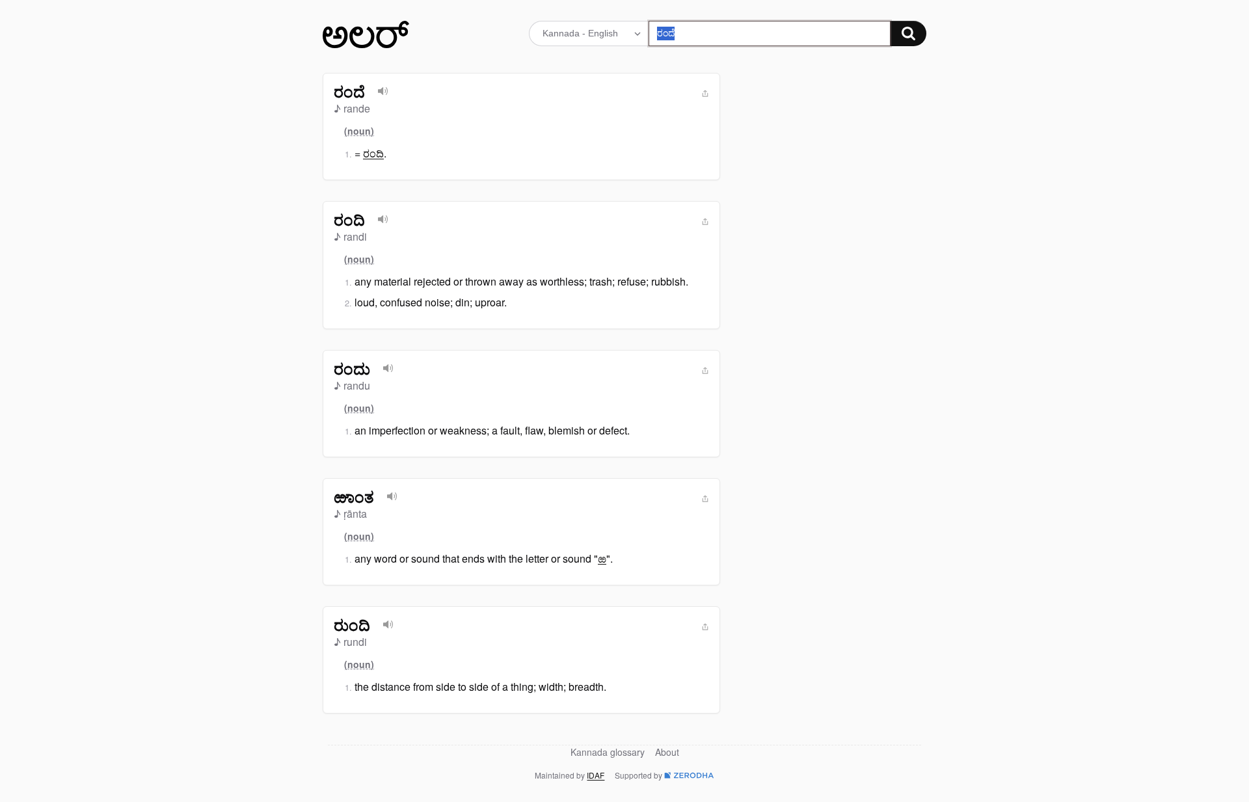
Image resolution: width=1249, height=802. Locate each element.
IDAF (595, 775)
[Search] (908, 33)
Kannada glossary (608, 751)
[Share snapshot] (705, 94)
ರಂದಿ (373, 153)
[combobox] (770, 33)
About (667, 751)
